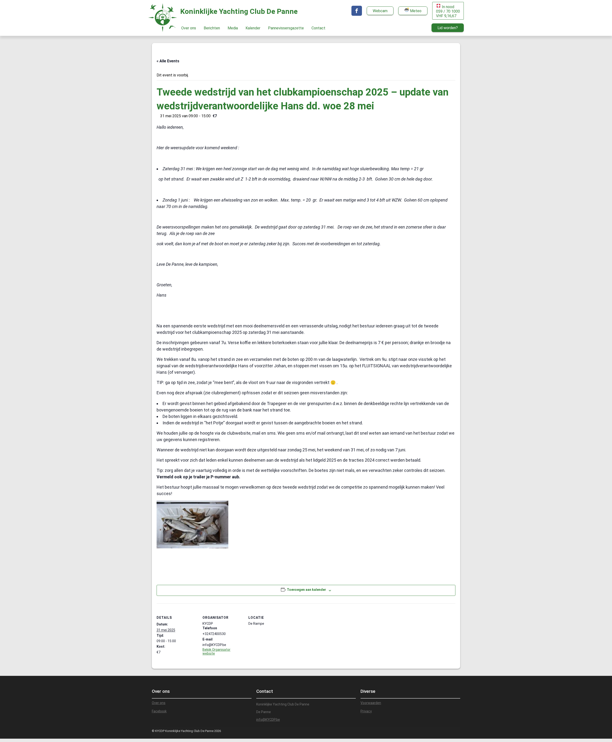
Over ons (188, 28)
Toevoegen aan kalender (306, 590)
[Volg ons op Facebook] (356, 11)
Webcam (380, 11)
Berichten (212, 28)
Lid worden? (447, 28)
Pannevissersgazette (286, 28)
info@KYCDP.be (268, 719)
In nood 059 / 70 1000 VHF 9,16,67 (448, 11)
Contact (318, 28)
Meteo (415, 11)
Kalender (253, 28)
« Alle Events (168, 61)
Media (233, 28)
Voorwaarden (371, 703)
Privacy (366, 711)
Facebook (159, 711)
